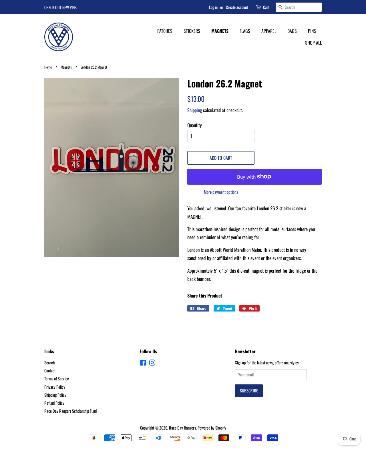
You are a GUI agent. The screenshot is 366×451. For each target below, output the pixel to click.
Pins (312, 30)
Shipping (194, 110)
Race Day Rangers (182, 428)
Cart (266, 7)
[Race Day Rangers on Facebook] (143, 363)
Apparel (268, 30)
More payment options (221, 192)
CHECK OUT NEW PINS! (60, 7)
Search (49, 363)
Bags (292, 30)
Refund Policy (54, 403)
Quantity (194, 125)
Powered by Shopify (212, 428)
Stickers (192, 30)
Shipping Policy (55, 395)
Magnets (219, 30)
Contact (49, 371)
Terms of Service (56, 379)
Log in (213, 7)
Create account (237, 7)
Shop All (313, 42)
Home (48, 67)
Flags (245, 30)
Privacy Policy (54, 387)
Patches (164, 30)
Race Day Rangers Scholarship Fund (70, 411)
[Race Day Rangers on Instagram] (152, 363)
